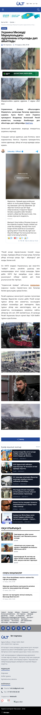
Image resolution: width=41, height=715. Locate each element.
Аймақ (17, 612)
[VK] (13, 628)
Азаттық (29, 123)
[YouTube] (24, 628)
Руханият (25, 612)
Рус (36, 3)
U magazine (20, 615)
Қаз (27, 3)
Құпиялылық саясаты (9, 679)
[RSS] (29, 628)
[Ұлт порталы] (20, 3)
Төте (31, 3)
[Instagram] (3, 628)
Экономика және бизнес (10, 619)
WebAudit (13, 696)
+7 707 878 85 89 (13, 692)
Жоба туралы (6, 676)
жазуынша (34, 285)
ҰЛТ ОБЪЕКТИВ (26, 621)
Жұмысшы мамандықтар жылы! (13, 617)
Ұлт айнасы (5, 621)
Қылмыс (24, 619)
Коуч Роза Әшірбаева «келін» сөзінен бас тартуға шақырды (18, 578)
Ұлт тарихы (21, 614)
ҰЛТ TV (28, 615)
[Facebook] (8, 628)
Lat (34, 3)
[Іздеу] (37, 10)
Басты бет (4, 22)
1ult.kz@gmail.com (17, 688)
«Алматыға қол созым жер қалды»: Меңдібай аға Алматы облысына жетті (25, 547)
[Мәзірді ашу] (4, 10)
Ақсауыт (30, 617)
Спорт (12, 615)
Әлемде (30, 614)
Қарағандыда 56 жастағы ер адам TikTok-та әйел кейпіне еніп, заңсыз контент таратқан (25, 558)
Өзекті (22, 622)
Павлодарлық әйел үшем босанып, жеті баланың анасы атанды (25, 536)
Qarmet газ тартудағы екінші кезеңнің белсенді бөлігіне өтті (17, 596)
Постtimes (15, 621)
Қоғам (12, 22)
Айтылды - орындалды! (9, 622)
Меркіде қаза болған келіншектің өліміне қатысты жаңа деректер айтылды (19, 587)
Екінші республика (8, 614)
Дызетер (4, 615)
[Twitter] (18, 628)
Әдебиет (34, 612)
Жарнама (4, 673)
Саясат (3, 612)
